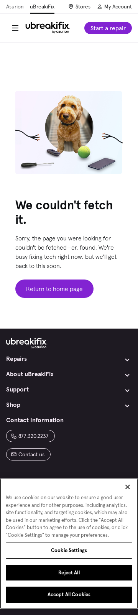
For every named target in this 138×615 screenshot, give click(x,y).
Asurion (15, 6)
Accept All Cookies (69, 594)
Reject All (68, 572)
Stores (83, 6)
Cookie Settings (69, 550)
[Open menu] (15, 28)
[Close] (127, 487)
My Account (118, 6)
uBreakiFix (42, 6)
